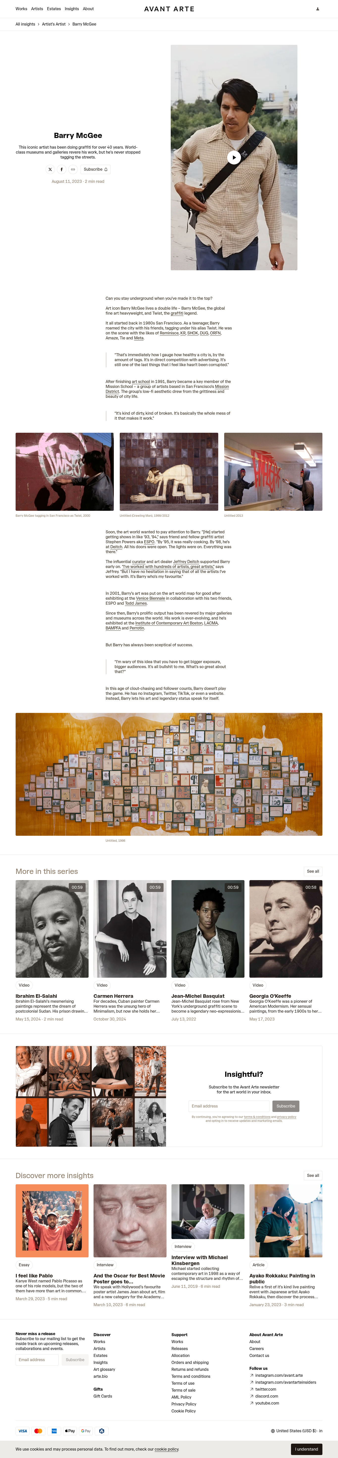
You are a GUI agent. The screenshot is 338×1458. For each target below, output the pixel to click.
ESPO (149, 542)
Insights (72, 8)
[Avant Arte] (169, 9)
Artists (37, 8)
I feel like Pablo (34, 1276)
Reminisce (169, 333)
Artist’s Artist (54, 24)
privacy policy (286, 1117)
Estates (54, 8)
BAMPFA (113, 628)
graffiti (177, 313)
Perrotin (137, 628)
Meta (139, 338)
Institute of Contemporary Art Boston (168, 623)
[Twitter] (50, 169)
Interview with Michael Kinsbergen (199, 1260)
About (88, 8)
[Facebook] (61, 169)
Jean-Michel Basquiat (197, 996)
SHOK (192, 333)
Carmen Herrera (113, 996)
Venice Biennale (150, 598)
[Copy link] (73, 169)
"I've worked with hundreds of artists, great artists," (168, 566)
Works (21, 8)
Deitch (116, 546)
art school (141, 381)
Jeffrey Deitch (186, 561)
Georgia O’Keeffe (270, 996)
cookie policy (166, 1449)
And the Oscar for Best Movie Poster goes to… (129, 1279)
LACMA (211, 623)
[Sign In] (317, 9)
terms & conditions (257, 1117)
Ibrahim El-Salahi (36, 996)
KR (183, 333)
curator (138, 561)
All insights (25, 24)
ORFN (215, 333)
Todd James (136, 603)
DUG (204, 333)
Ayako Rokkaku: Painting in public (282, 1279)
